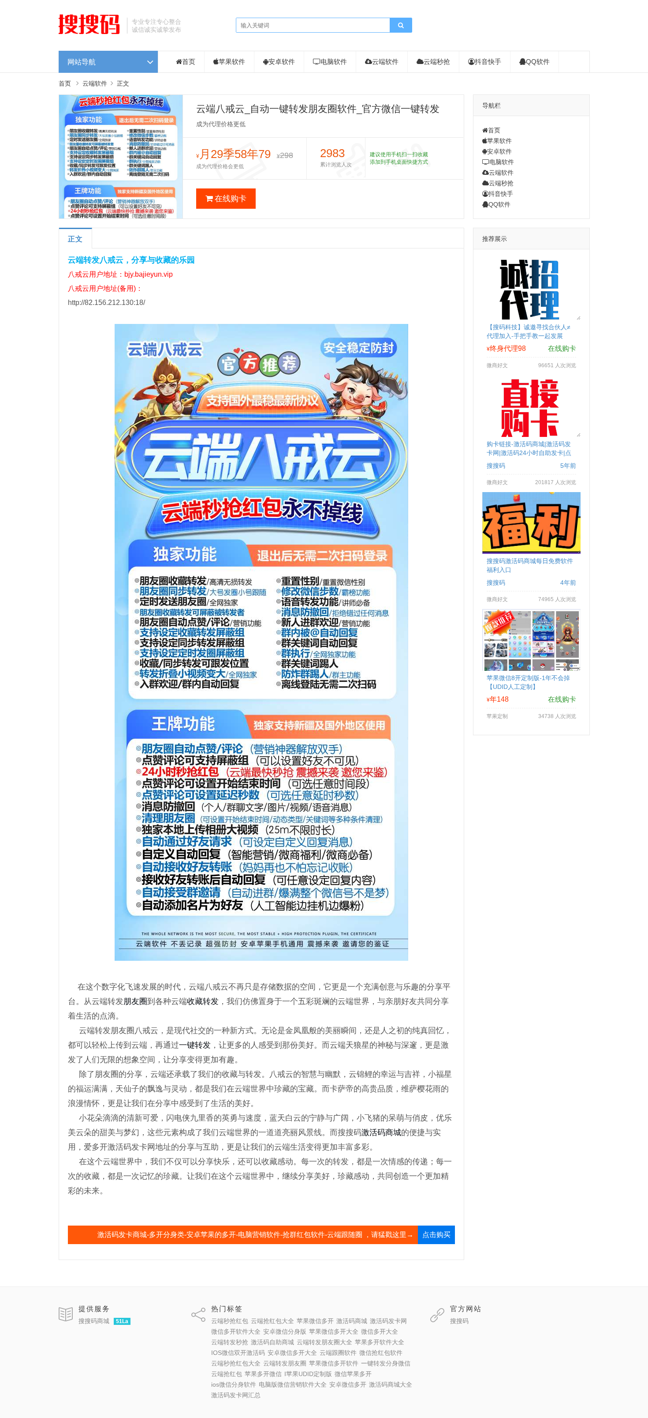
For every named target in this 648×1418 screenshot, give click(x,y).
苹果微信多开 (315, 1320)
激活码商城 (381, 1132)
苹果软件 (232, 61)
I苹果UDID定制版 (308, 1373)
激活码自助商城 (272, 1342)
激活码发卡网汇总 (236, 1395)
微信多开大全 (379, 1331)
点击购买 (436, 1234)
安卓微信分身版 (284, 1331)
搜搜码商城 (93, 1320)
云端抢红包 (226, 1373)
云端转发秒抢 (229, 1342)
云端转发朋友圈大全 (324, 1342)
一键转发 (195, 1045)
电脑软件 (333, 61)
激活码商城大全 (390, 1384)
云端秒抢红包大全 (236, 1363)
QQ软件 (538, 61)
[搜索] (401, 25)
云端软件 (385, 61)
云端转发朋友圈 (284, 1363)
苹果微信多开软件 (333, 1363)
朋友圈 (135, 1001)
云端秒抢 (437, 61)
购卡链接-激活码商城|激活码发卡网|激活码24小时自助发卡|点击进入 (529, 452)
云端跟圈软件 (338, 1352)
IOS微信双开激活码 (238, 1352)
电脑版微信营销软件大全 (293, 1384)
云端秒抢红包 (229, 1320)
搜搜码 (459, 1320)
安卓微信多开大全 (292, 1352)
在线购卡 (230, 198)
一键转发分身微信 (385, 1363)
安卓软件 (281, 61)
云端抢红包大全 (272, 1320)
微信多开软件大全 (236, 1331)
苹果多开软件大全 (379, 1342)
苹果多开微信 (263, 1373)
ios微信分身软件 (233, 1384)
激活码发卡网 (388, 1320)
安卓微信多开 (347, 1384)
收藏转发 (203, 1001)
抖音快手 (488, 61)
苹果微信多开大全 (333, 1331)
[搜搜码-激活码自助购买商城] (89, 33)
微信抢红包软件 (380, 1352)
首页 (188, 61)
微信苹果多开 (353, 1373)
